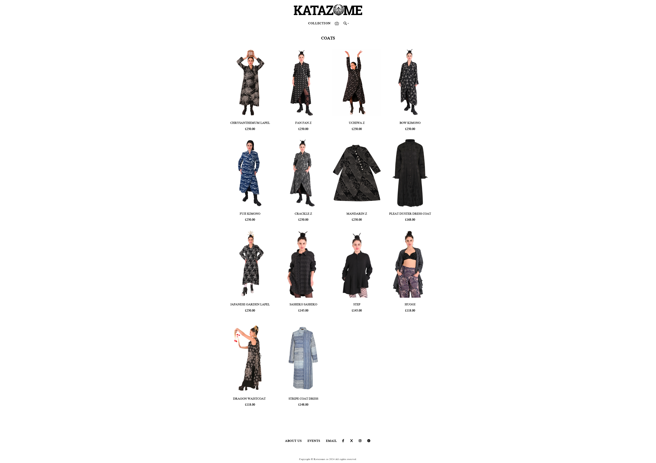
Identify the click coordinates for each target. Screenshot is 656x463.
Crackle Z (303, 213)
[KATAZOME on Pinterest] (369, 441)
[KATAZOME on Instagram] (360, 441)
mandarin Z (356, 213)
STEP (356, 304)
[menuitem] (319, 23)
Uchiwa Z (357, 123)
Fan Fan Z (303, 123)
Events (314, 441)
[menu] (320, 23)
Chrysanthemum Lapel (250, 123)
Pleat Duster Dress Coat (410, 213)
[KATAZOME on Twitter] (352, 441)
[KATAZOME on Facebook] (343, 441)
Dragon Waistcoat (250, 398)
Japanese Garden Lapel (250, 304)
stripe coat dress (303, 398)
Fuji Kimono (250, 213)
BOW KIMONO (410, 123)
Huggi (410, 304)
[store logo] (328, 10)
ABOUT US (293, 441)
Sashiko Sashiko (303, 304)
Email (331, 441)
